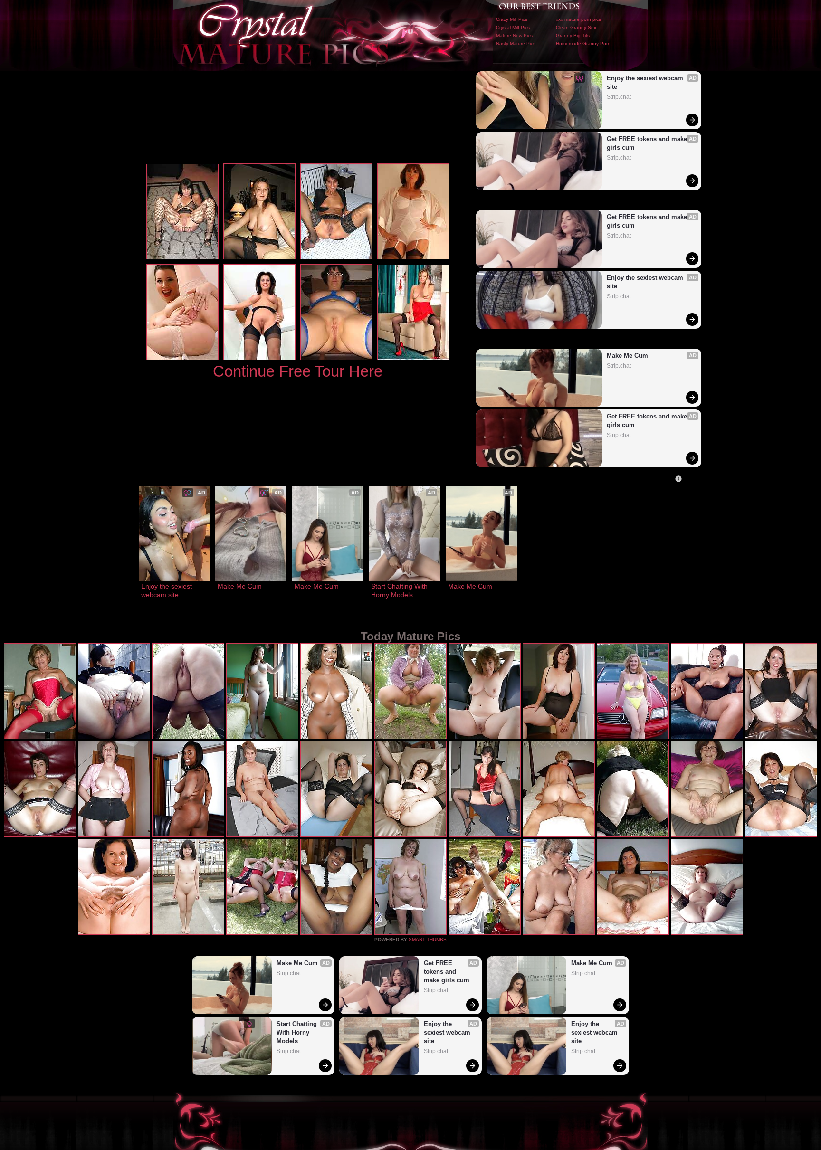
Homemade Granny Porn (583, 43)
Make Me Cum (627, 355)
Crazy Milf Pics (511, 19)
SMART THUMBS (428, 939)
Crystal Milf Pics (513, 27)
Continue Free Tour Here (297, 371)
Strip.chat (619, 97)
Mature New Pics (514, 35)
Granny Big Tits (573, 35)
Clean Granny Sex (576, 27)
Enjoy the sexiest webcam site (646, 82)
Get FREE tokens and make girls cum (648, 143)
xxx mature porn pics (578, 19)
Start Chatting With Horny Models (400, 590)
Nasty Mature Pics (515, 43)
